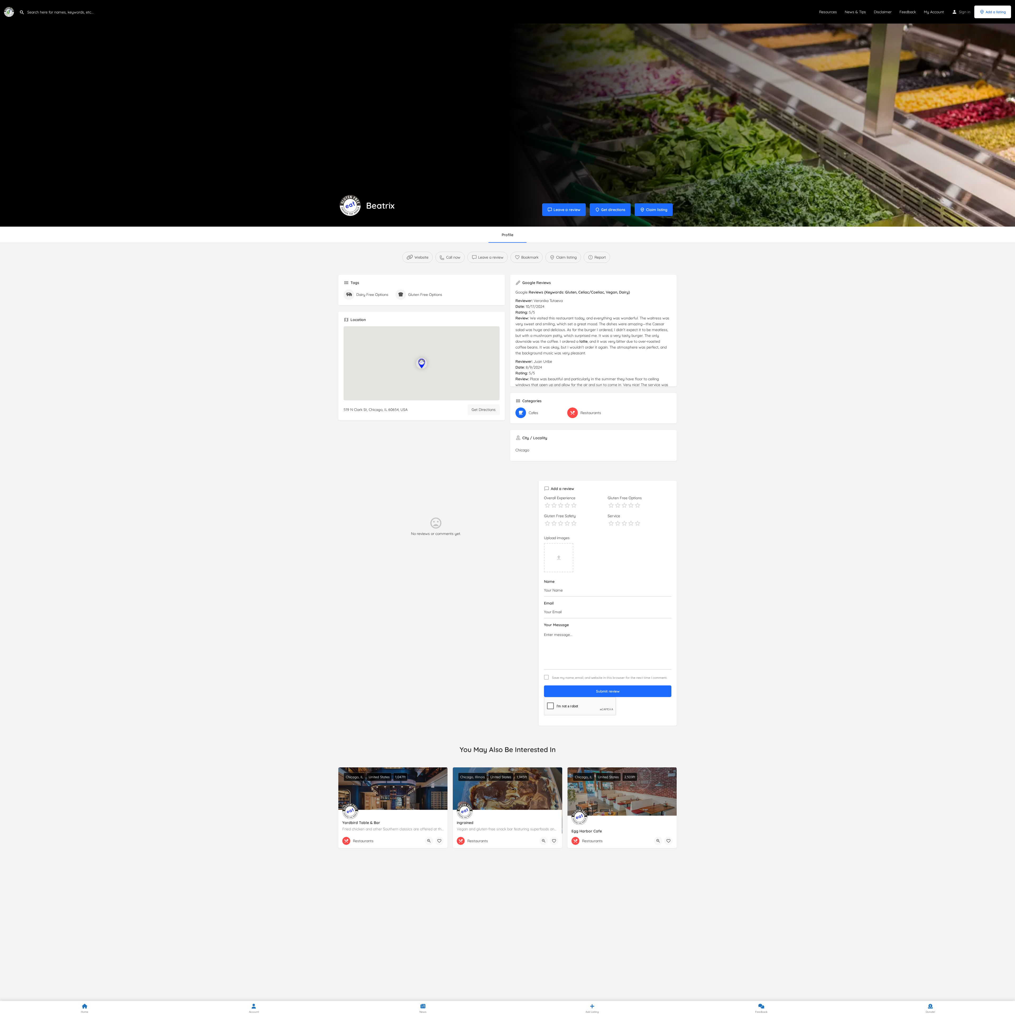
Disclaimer (883, 12)
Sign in (964, 12)
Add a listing (996, 12)
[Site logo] (9, 11)
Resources (828, 12)
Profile (507, 234)
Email (549, 603)
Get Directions (484, 409)
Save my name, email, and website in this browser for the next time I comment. (609, 677)
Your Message (556, 624)
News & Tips (855, 12)
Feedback (907, 12)
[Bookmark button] (439, 841)
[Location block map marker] (421, 363)
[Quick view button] (429, 841)
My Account (934, 12)
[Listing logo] (350, 205)
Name (549, 581)
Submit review (608, 691)
